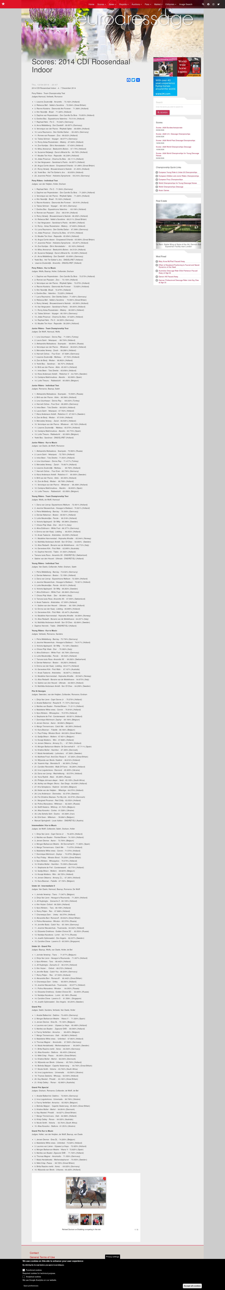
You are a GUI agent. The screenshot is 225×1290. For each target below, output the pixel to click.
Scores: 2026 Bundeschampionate (169, 127)
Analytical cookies (33, 1276)
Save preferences (31, 1286)
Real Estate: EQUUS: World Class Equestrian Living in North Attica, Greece (178, 245)
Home (91, 4)
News (112, 4)
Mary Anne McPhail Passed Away (172, 261)
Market (157, 4)
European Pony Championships (171, 179)
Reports (123, 4)
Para (147, 4)
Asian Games (164, 190)
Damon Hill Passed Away (168, 277)
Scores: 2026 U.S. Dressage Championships (173, 134)
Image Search (185, 4)
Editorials (170, 4)
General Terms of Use (42, 1257)
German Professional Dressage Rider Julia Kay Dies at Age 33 (179, 281)
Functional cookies (34, 1270)
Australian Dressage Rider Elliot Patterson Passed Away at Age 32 (178, 272)
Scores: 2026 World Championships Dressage (173, 147)
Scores (101, 4)
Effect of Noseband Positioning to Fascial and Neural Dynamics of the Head (179, 266)
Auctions (136, 4)
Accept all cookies (192, 1286)
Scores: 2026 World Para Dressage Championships (175, 140)
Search (163, 112)
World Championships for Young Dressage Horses (178, 183)
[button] (159, 226)
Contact (34, 1253)
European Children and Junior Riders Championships (179, 176)
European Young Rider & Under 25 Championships (178, 172)
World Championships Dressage (171, 186)
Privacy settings (112, 1256)
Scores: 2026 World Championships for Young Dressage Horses (177, 154)
